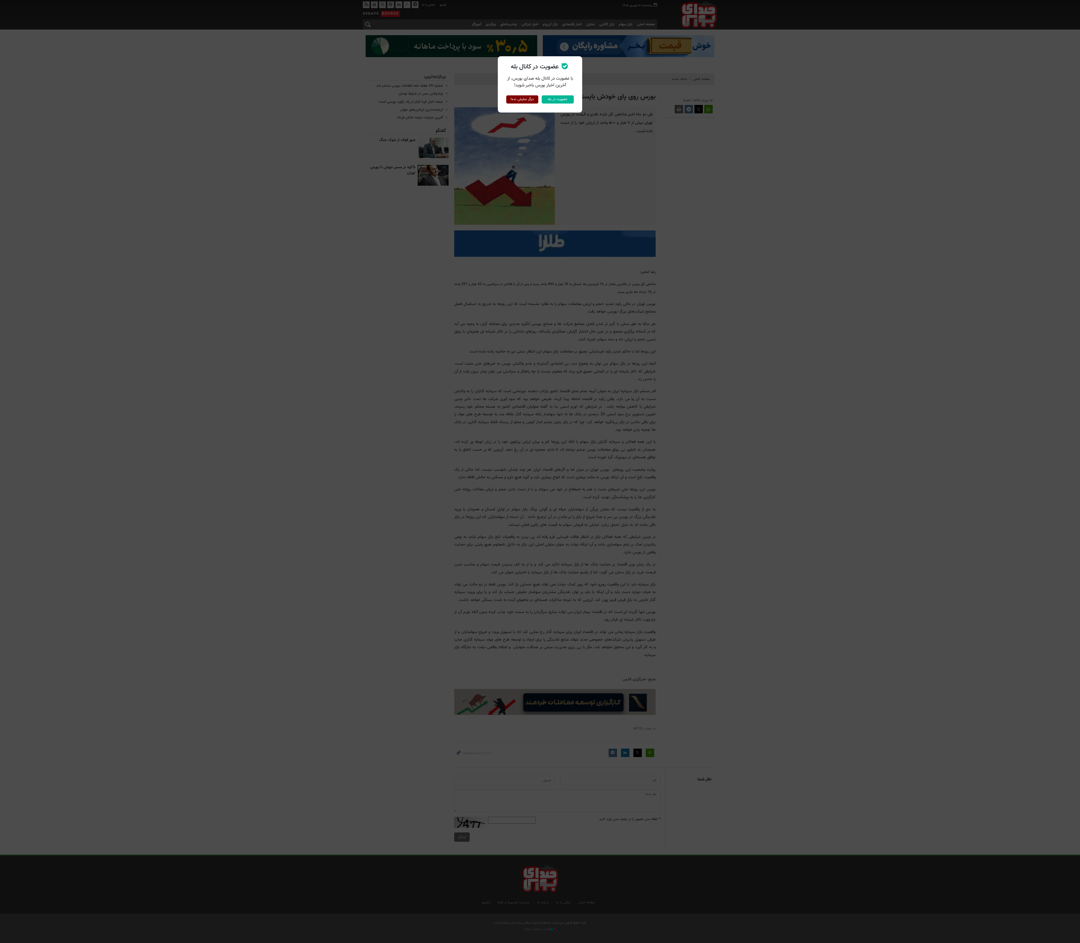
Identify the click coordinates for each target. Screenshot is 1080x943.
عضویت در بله (558, 99)
